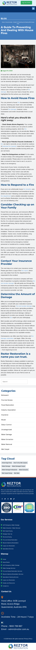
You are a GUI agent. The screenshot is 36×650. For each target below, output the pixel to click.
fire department (6, 196)
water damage (6, 434)
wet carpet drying (7, 473)
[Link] (14, 499)
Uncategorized (6, 429)
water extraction (7, 439)
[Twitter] (5, 499)
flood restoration (7, 405)
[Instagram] (8, 499)
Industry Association (8, 410)
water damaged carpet (18, 466)
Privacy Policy (28, 639)
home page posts (7, 462)
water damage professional (9, 469)
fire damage (12, 109)
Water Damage (6, 466)
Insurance (4, 415)
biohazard (4, 395)
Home (3, 22)
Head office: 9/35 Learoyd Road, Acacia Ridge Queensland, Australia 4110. (14, 603)
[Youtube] (11, 499)
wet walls (16, 473)
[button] (33, 8)
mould (3, 420)
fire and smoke (8, 22)
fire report (25, 271)
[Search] (31, 381)
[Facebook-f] (2, 499)
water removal (6, 444)
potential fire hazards (9, 146)
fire (19, 102)
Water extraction (23, 469)
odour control (6, 425)
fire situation (27, 189)
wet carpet (5, 449)
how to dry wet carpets (20, 462)
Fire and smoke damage (24, 306)
